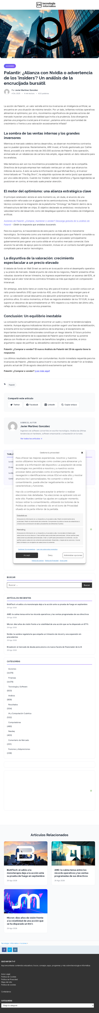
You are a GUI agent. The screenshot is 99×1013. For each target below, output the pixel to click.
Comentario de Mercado (18, 740)
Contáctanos (6, 992)
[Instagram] (15, 950)
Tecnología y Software (17, 687)
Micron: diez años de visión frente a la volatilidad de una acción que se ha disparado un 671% (47, 624)
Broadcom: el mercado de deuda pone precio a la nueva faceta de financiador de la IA (44, 647)
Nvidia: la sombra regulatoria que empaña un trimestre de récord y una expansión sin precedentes (44, 635)
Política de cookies (38, 560)
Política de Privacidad (52, 560)
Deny (50, 555)
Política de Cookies (8, 977)
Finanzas (12, 678)
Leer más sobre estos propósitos (46, 549)
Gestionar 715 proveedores (26, 549)
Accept (27, 555)
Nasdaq (11, 731)
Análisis (11, 695)
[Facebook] (4, 950)
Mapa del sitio (6, 982)
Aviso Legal (63, 560)
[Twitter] (9, 950)
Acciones (10, 66)
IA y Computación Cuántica (19, 713)
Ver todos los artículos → (31, 438)
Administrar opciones (73, 555)
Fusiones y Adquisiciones (19, 749)
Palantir (12, 385)
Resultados (13, 704)
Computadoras (14, 722)
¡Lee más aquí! (42, 371)
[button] (82, 452)
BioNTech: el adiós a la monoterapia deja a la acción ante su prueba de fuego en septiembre (47, 604)
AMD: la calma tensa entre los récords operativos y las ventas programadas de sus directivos (48, 614)
